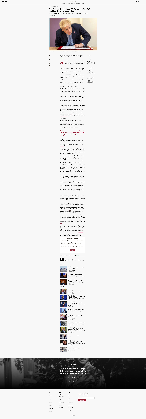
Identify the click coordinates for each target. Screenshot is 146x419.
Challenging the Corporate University (61, 407)
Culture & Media (50, 393)
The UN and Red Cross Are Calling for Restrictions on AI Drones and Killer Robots (90, 78)
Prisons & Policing (50, 405)
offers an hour (81, 231)
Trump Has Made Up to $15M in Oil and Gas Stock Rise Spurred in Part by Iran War (76, 342)
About (6, 1)
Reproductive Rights (51, 408)
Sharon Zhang (70, 293)
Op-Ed (50, 6)
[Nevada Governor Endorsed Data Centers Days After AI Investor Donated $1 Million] (63, 297)
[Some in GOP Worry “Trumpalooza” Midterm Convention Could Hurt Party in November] (63, 304)
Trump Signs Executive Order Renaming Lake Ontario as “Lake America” (75, 316)
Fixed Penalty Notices (69, 68)
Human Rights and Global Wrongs (61, 399)
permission (77, 255)
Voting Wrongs (60, 405)
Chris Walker (70, 306)
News (68, 279)
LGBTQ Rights (50, 402)
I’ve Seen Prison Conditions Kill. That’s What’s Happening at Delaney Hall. (91, 82)
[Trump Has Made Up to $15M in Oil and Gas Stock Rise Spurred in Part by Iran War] (63, 342)
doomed (64, 76)
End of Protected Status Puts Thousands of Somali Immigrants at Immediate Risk (91, 59)
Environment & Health (51, 398)
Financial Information (71, 402)
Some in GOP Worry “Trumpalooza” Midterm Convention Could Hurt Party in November (91, 73)
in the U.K (68, 229)
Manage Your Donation (71, 396)
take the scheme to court (70, 153)
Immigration (64, 3)
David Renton (51, 15)
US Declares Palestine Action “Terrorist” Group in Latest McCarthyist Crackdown (76, 349)
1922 (64, 192)
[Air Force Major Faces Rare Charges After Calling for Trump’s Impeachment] (63, 323)
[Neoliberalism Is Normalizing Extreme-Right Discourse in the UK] (63, 275)
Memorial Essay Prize (71, 405)
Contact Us (70, 410)
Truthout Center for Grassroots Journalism (71, 407)
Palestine (69, 3)
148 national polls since (64, 91)
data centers (78, 3)
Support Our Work (70, 398)
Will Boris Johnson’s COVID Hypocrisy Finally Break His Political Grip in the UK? (76, 281)
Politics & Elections (54, 6)
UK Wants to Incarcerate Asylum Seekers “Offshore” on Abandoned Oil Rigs (76, 268)
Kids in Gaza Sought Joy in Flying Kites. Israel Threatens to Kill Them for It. (91, 63)
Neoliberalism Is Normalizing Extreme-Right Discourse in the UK (75, 275)
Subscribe (70, 399)
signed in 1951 (68, 123)
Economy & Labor (50, 395)
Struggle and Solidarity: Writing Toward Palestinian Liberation (61, 394)
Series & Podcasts (50, 411)
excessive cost (62, 220)
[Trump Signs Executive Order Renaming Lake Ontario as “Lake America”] (63, 317)
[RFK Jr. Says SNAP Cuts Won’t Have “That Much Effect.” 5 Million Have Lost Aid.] (63, 330)
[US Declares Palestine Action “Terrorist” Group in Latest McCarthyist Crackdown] (63, 349)
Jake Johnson (70, 332)
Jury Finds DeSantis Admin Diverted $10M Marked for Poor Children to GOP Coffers (91, 68)
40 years (70, 210)
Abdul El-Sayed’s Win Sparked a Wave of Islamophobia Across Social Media (74, 336)
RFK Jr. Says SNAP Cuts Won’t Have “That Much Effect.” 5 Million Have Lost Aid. (76, 329)
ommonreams (73, 332)
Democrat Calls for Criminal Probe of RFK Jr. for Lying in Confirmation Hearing (76, 290)
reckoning (61, 72)
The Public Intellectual (61, 402)
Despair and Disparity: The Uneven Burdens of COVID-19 (61, 397)
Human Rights (50, 399)
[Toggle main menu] (143, 1)
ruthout (54, 15)
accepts (73, 114)
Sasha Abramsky (70, 271)
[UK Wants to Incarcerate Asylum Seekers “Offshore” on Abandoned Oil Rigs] (63, 269)
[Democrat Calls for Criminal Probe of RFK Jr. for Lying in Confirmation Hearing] (63, 291)
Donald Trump (73, 3)
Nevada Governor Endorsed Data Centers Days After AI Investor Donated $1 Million (76, 297)
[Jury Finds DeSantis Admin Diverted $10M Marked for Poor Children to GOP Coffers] (63, 310)
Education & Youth (50, 396)
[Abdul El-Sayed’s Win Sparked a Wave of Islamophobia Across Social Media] (63, 336)
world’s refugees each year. (64, 115)
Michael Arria (70, 338)
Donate (137, 1)
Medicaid (82, 3)
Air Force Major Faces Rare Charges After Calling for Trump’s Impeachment (76, 323)
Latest (2, 1)
